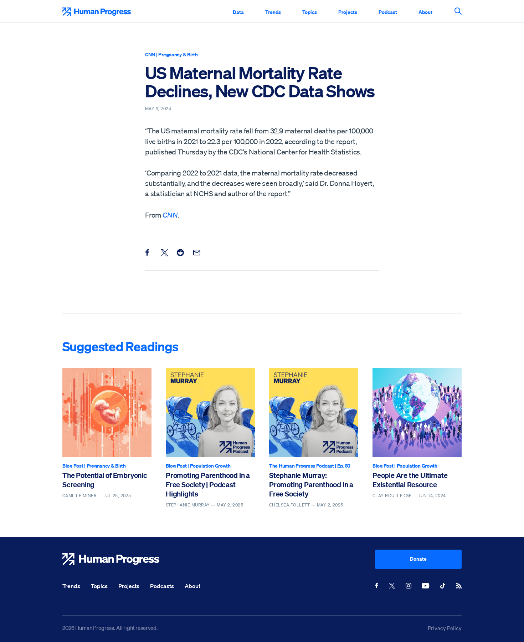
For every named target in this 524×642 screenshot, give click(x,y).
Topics (309, 12)
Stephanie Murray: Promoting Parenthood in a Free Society (311, 485)
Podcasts (162, 586)
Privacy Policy (445, 628)
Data (238, 12)
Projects (347, 12)
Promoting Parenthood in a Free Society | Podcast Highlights (208, 485)
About (425, 12)
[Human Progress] (218, 559)
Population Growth (210, 465)
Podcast (388, 12)
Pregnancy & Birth (177, 54)
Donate (418, 558)
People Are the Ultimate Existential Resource (410, 480)
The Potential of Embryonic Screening (104, 480)
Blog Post (72, 465)
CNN (150, 54)
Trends (273, 12)
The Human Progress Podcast (301, 465)
